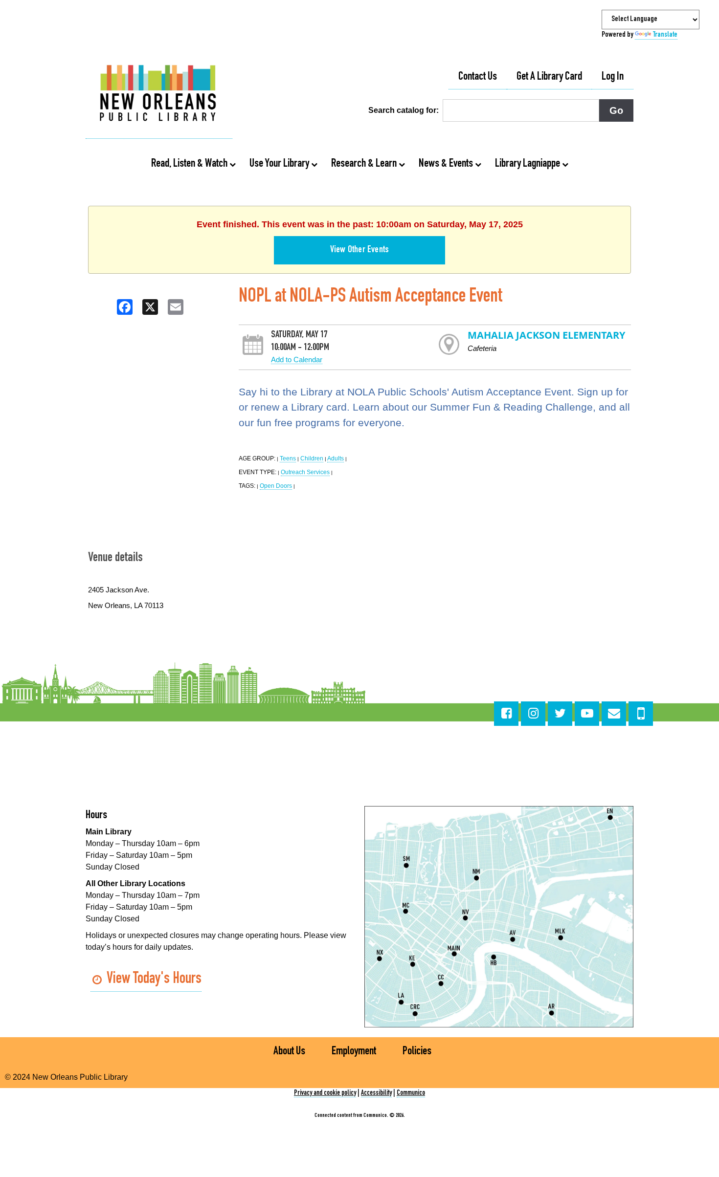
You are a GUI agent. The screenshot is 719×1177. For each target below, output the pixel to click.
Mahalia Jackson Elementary (546, 335)
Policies (417, 1052)
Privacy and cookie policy (325, 1093)
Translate (665, 35)
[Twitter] (560, 713)
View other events (359, 250)
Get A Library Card (549, 77)
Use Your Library (280, 164)
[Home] (159, 94)
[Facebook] (506, 713)
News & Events (447, 164)
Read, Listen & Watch (190, 164)
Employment (354, 1052)
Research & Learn (365, 164)
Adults (335, 458)
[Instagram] (533, 713)
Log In (613, 77)
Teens (288, 458)
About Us (289, 1052)
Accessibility (376, 1093)
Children (311, 458)
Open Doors (276, 485)
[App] (641, 713)
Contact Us (477, 77)
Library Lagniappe (528, 164)
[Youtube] (587, 713)
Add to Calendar (296, 359)
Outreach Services (305, 472)
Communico (411, 1093)
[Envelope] (614, 713)
